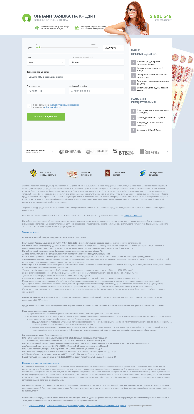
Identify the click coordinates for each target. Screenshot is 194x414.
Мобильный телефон (78, 86)
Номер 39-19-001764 (133, 216)
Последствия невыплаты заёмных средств (40, 363)
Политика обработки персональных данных (66, 406)
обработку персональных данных (64, 105)
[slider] (40, 47)
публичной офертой (53, 107)
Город (81, 57)
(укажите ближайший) (84, 57)
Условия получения (30, 232)
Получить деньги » (45, 116)
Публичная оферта (37, 406)
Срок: (29, 57)
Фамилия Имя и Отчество (38, 72)
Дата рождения (33, 86)
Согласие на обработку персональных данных (106, 406)
